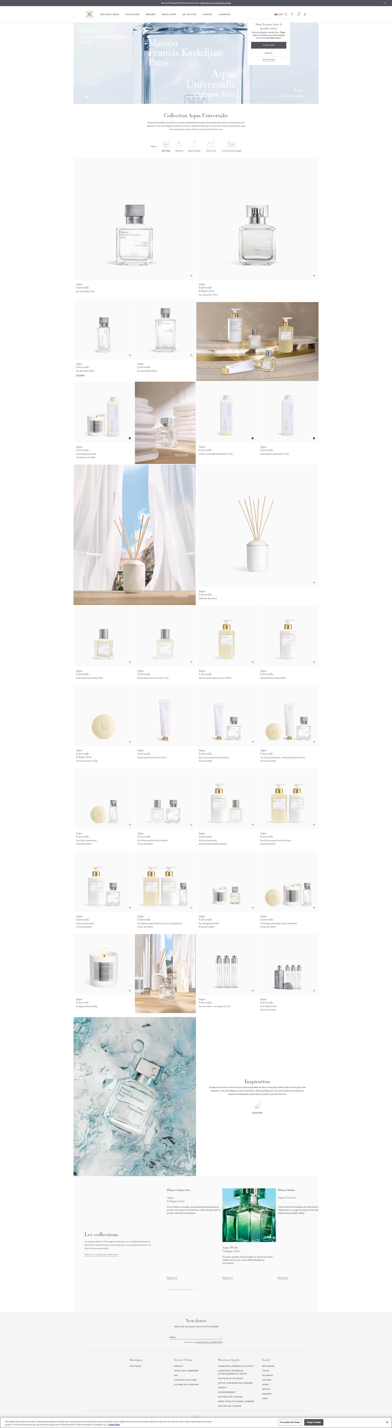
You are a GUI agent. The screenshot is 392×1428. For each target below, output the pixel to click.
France (269, 53)
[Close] (387, 1422)
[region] (196, 1422)
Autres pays (268, 59)
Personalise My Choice (290, 1422)
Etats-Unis (269, 45)
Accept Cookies (314, 1422)
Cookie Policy (114, 1424)
